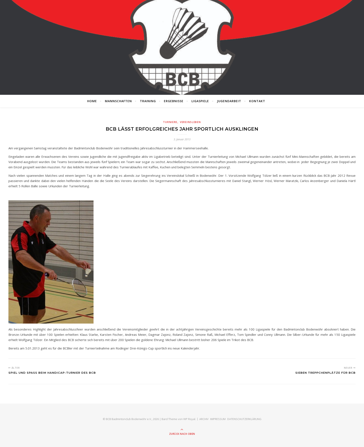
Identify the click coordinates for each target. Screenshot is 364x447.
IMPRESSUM (218, 419)
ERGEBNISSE (173, 101)
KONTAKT (257, 101)
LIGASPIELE (200, 101)
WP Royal (189, 419)
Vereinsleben (190, 122)
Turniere (170, 122)
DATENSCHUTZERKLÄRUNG (244, 419)
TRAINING (148, 101)
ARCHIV (204, 419)
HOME (92, 101)
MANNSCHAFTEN (118, 101)
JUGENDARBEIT (229, 101)
